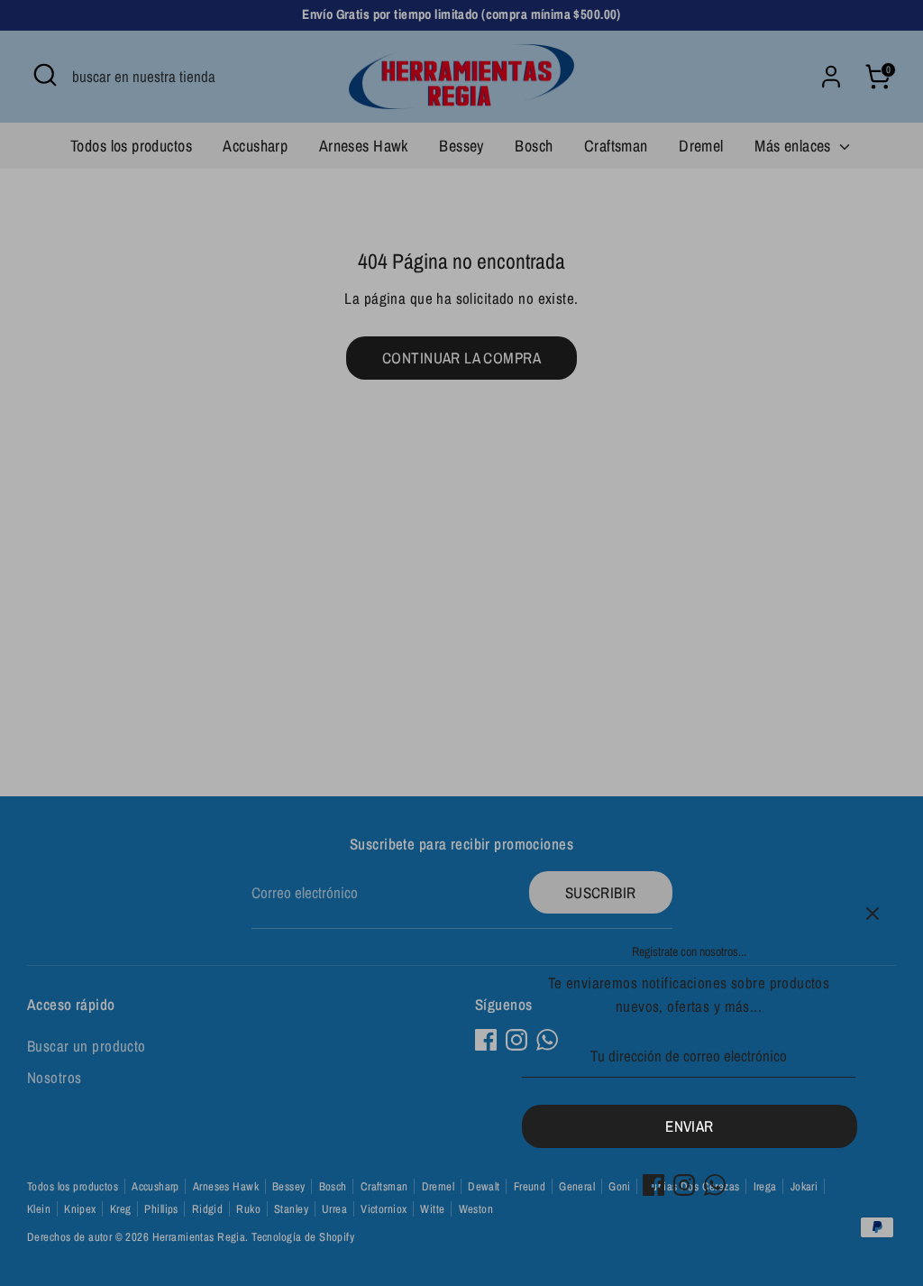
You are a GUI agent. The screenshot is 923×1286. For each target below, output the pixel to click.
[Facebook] (653, 1185)
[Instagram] (684, 1185)
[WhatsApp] (715, 1185)
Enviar (689, 1126)
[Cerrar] (872, 913)
